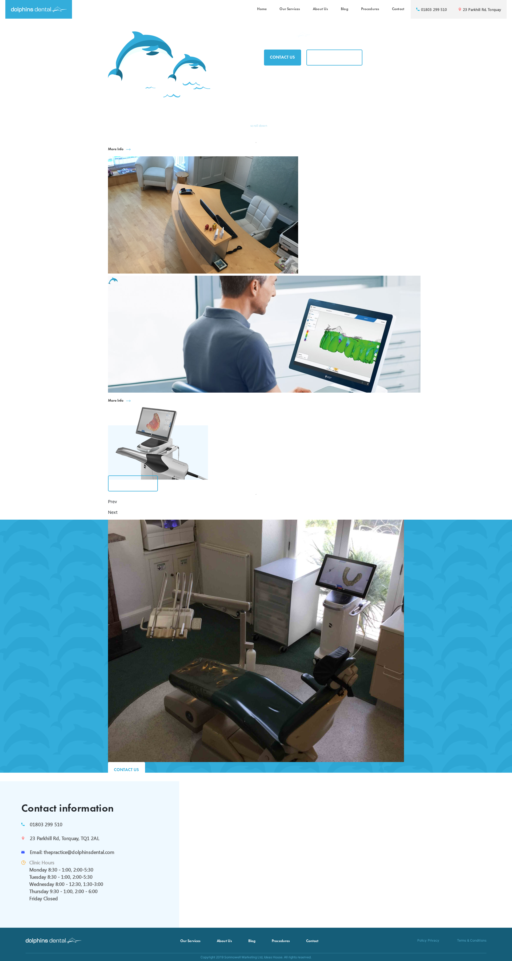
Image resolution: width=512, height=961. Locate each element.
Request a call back (334, 57)
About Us (320, 9)
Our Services (289, 9)
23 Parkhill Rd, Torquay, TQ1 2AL (64, 838)
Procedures (370, 9)
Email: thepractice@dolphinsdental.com (72, 852)
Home (262, 9)
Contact (398, 9)
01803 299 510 (46, 824)
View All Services (133, 483)
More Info (115, 149)
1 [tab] (256, 142)
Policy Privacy (428, 940)
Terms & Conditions (471, 940)
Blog (344, 9)
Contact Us (282, 57)
